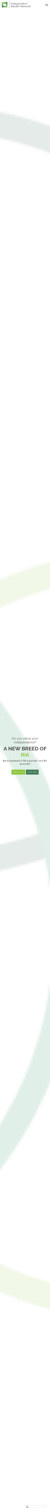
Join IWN (32, 772)
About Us (18, 772)
